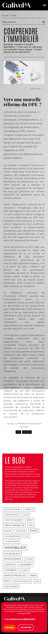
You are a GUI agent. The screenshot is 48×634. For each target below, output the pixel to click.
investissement (12, 559)
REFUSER (9, 627)
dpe (18, 432)
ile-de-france (11, 541)
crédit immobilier (14, 525)
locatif (29, 559)
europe (8, 531)
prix (6, 581)
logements (10, 570)
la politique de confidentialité (21, 619)
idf (27, 536)
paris (33, 575)
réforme (26, 432)
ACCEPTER (26, 627)
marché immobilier (15, 575)
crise (26, 515)
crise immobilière (13, 520)
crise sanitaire (12, 509)
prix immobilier (21, 581)
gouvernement (12, 536)
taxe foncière (11, 586)
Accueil (5, 15)
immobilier (15, 548)
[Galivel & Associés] (16, 5)
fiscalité (20, 531)
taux (37, 581)
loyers (24, 570)
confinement (11, 515)
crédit (29, 520)
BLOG (14, 15)
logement (25, 564)
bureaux (29, 509)
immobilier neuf (12, 554)
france (34, 531)
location (9, 565)
